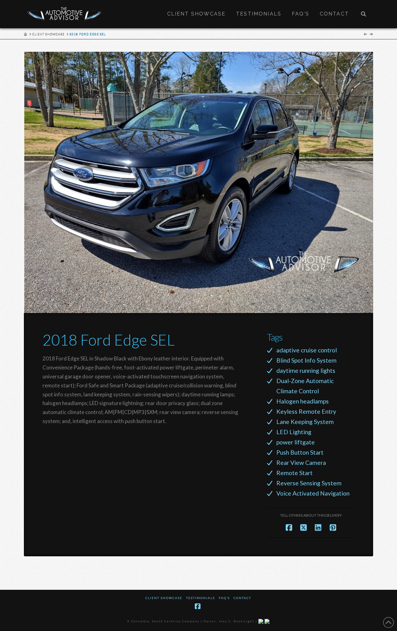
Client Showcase (163, 598)
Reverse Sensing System (308, 483)
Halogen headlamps (302, 401)
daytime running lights (305, 370)
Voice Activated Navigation (313, 493)
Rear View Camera (301, 462)
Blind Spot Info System (306, 360)
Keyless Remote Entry (306, 411)
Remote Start (294, 472)
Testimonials (200, 598)
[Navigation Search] (363, 14)
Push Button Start (299, 452)
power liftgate (295, 442)
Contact (242, 598)
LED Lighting (293, 431)
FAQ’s (224, 598)
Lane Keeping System (305, 421)
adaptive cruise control (306, 350)
